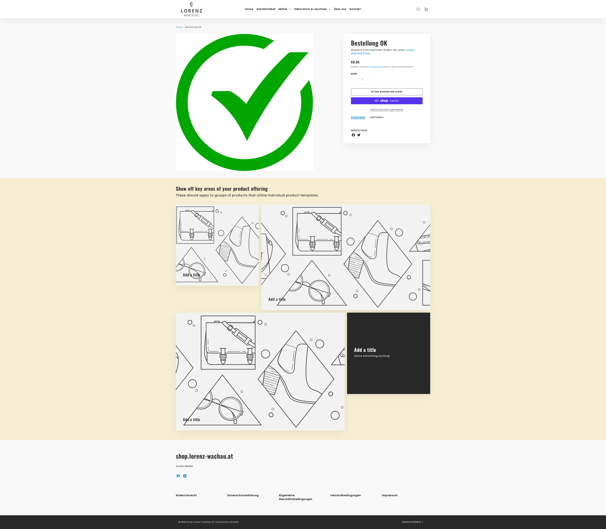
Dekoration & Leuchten (310, 9)
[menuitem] (249, 9)
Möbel (283, 9)
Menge (354, 74)
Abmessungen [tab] (377, 117)
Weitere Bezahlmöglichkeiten (387, 109)
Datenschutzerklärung (243, 495)
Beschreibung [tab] (358, 117)
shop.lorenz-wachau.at (204, 456)
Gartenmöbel (265, 9)
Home (249, 9)
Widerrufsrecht (186, 495)
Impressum (390, 495)
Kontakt (355, 9)
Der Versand (376, 66)
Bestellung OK (193, 27)
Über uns (340, 9)
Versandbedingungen (345, 495)
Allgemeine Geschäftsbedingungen (295, 497)
